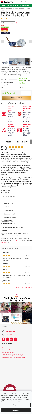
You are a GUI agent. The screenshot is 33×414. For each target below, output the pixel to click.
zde (19, 401)
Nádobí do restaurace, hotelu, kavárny (13, 357)
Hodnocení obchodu (8, 350)
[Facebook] (3, 339)
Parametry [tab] (22, 141)
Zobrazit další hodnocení (23, 287)
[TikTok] (15, 339)
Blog (3, 347)
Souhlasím (15, 410)
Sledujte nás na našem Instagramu (17, 299)
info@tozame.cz (10, 331)
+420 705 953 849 (11, 335)
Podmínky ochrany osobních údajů (12, 355)
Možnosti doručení (6, 85)
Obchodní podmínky (8, 352)
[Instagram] (7, 339)
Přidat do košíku (16, 98)
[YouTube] (11, 339)
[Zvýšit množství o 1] (30, 93)
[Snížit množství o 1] (22, 93)
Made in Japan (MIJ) (11, 23)
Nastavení (16, 405)
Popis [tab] (8, 141)
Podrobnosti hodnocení (8, 21)
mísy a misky (4, 242)
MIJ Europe (14, 240)
